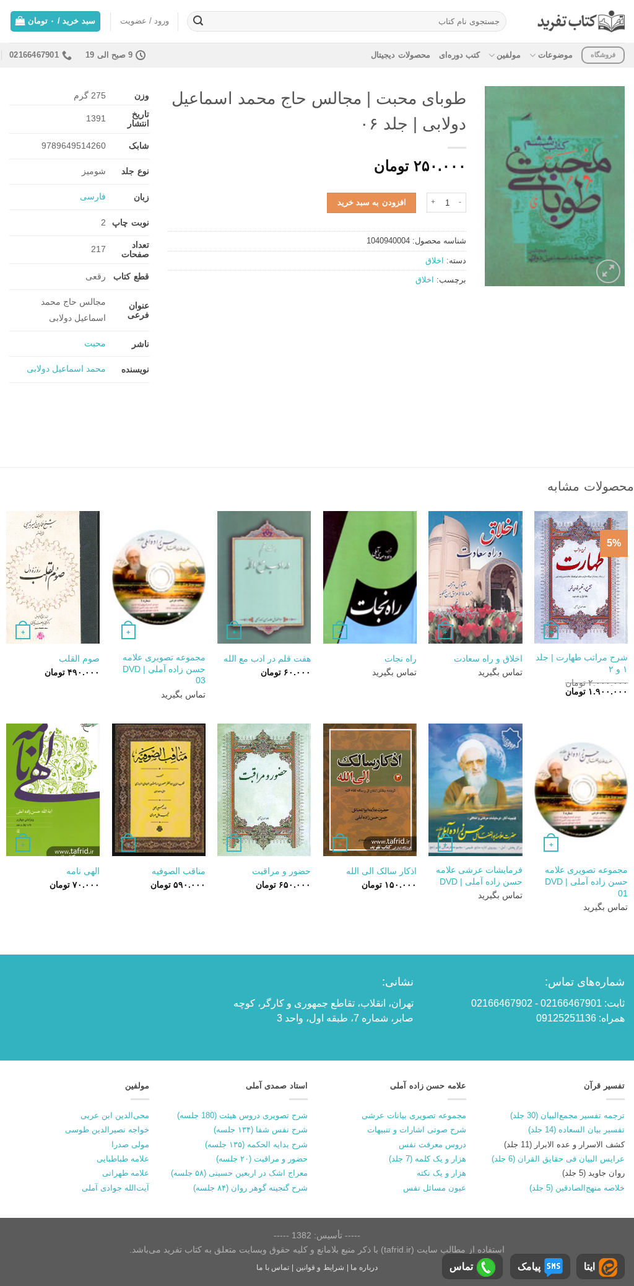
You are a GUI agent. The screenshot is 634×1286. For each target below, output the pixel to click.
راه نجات (400, 658)
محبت (95, 343)
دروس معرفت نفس (432, 1144)
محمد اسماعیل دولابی (66, 369)
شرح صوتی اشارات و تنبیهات (416, 1129)
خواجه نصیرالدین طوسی (107, 1129)
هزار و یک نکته (441, 1173)
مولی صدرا (130, 1144)
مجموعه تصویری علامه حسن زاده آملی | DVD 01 (586, 881)
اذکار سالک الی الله (381, 871)
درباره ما (364, 1267)
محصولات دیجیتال (400, 54)
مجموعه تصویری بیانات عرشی (414, 1115)
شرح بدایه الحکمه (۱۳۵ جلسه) (256, 1144)
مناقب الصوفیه (179, 871)
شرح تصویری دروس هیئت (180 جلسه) (242, 1115)
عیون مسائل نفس (434, 1187)
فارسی (93, 196)
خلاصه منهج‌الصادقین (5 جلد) (577, 1187)
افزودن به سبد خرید (371, 202)
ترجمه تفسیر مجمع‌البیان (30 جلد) (567, 1115)
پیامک (529, 1266)
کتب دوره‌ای (459, 54)
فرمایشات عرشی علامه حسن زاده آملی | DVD (479, 875)
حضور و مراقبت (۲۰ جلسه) (262, 1158)
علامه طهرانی (125, 1173)
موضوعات (555, 54)
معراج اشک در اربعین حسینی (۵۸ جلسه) (239, 1173)
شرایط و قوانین (320, 1267)
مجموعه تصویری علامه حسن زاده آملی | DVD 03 (164, 668)
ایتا (589, 1266)
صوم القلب (79, 658)
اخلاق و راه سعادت (488, 658)
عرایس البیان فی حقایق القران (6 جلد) (558, 1158)
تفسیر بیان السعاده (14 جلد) (576, 1129)
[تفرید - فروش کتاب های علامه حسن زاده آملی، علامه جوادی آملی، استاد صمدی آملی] (581, 21)
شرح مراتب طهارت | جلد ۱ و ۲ (582, 663)
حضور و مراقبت (281, 871)
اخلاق (434, 260)
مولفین (509, 54)
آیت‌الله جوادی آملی (115, 1187)
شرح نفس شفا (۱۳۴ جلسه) (261, 1129)
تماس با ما (272, 1267)
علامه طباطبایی (123, 1158)
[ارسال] (198, 21)
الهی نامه (83, 871)
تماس (461, 1266)
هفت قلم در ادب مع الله (267, 658)
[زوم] (608, 272)
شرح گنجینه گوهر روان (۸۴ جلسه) (250, 1187)
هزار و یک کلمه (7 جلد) (427, 1158)
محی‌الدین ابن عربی (114, 1115)
